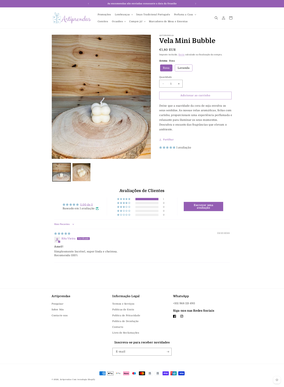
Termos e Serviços (123, 303)
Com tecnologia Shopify (83, 379)
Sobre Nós (58, 309)
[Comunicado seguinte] (195, 3)
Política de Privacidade (126, 315)
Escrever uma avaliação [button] (203, 206)
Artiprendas (66, 379)
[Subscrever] (167, 352)
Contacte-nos (60, 315)
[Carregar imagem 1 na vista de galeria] (61, 172)
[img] (62, 233)
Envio (181, 54)
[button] (123, 14)
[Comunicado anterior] (88, 3)
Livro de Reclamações (125, 332)
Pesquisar (57, 303)
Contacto (117, 327)
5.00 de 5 (86, 204)
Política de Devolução (125, 321)
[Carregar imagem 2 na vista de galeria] (81, 172)
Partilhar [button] (168, 139)
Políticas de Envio (123, 309)
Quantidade (165, 77)
